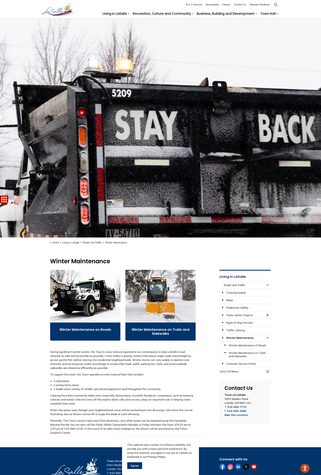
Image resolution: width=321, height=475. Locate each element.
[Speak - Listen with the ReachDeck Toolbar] (304, 468)
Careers (226, 4)
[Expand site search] (276, 4)
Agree (135, 465)
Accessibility (212, 4)
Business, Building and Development (225, 13)
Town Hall (268, 13)
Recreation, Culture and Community (162, 13)
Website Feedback (259, 4)
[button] (242, 371)
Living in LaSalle (115, 13)
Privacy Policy (156, 456)
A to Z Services (194, 4)
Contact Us (240, 4)
